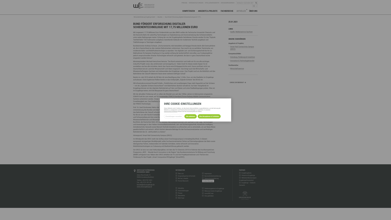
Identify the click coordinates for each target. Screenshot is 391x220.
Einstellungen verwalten (174, 116)
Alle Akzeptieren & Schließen (209, 116)
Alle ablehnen (190, 116)
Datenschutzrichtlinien (170, 111)
